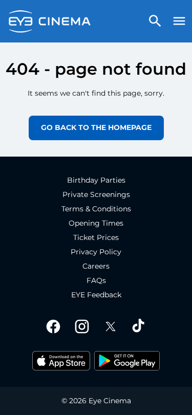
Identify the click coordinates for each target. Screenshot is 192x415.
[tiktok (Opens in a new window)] (139, 326)
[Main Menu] (179, 21)
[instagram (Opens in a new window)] (82, 326)
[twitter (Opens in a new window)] (110, 326)
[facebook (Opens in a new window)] (53, 326)
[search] (155, 21)
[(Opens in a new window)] (61, 360)
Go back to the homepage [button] (96, 127)
